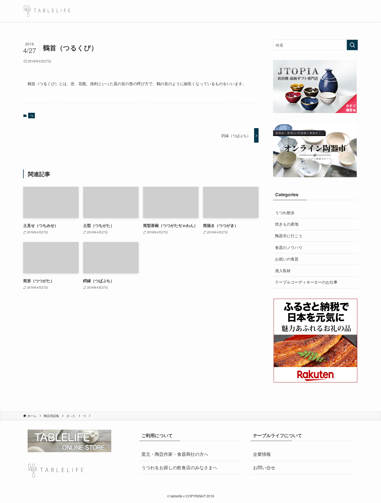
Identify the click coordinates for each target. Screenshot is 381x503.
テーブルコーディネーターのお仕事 (306, 282)
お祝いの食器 (286, 259)
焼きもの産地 (286, 224)
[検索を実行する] (352, 45)
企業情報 (262, 454)
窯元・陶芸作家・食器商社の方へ (174, 454)
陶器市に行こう (288, 235)
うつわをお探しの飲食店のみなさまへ (179, 467)
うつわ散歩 (285, 212)
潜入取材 (283, 270)
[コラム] (46, 10)
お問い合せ (264, 467)
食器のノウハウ (288, 247)
